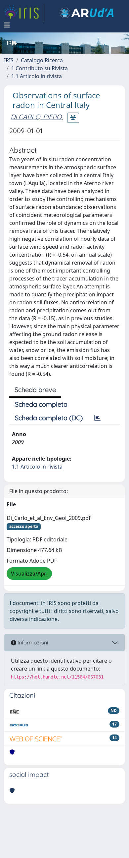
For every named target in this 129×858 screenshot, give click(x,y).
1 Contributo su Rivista (39, 68)
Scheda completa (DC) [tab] (49, 418)
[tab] (97, 418)
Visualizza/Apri (29, 573)
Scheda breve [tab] (35, 389)
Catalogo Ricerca (42, 60)
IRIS (9, 60)
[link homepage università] (87, 13)
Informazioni (32, 642)
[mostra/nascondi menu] (7, 25)
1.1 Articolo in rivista (36, 76)
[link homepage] (24, 13)
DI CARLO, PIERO (36, 117)
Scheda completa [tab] (41, 404)
